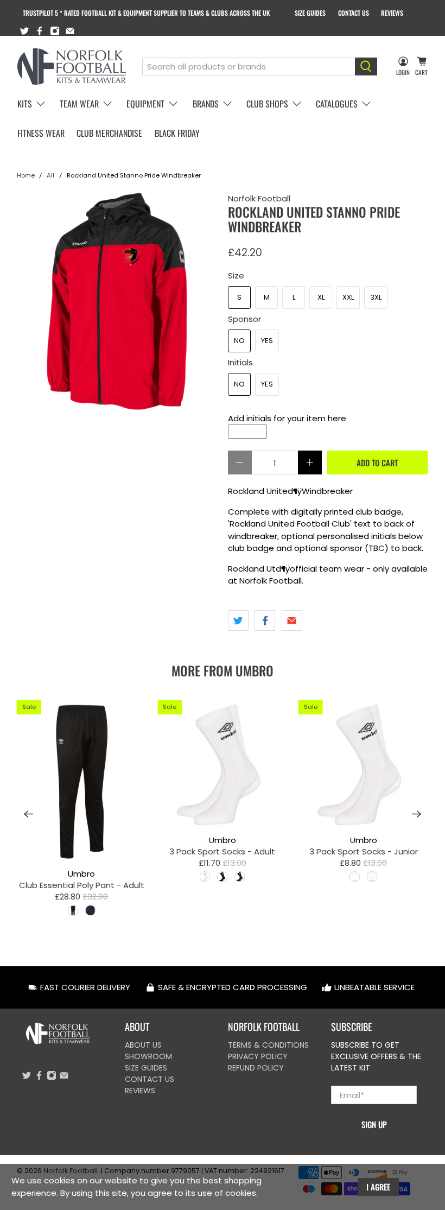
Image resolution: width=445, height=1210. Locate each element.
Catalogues (337, 103)
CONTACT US (353, 12)
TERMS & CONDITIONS (268, 1045)
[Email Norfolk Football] (70, 31)
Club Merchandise (109, 133)
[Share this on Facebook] (265, 620)
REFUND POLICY (256, 1067)
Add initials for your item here (287, 418)
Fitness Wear (41, 133)
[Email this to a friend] (292, 620)
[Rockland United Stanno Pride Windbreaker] (117, 301)
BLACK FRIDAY (177, 133)
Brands (206, 103)
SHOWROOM (148, 1056)
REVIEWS (392, 12)
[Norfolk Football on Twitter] (24, 31)
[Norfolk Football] (71, 66)
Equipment (145, 103)
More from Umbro (222, 670)
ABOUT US (143, 1045)
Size (236, 275)
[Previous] (29, 814)
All (50, 176)
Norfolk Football (259, 198)
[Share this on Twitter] (238, 620)
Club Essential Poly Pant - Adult (81, 884)
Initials (240, 362)
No (239, 340)
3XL (376, 297)
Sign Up (374, 1124)
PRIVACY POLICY (258, 1056)
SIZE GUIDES (310, 12)
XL (321, 297)
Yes (267, 340)
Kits (24, 103)
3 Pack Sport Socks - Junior (363, 851)
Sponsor (244, 319)
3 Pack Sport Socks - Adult (222, 851)
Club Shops (267, 103)
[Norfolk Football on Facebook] (39, 31)
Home (26, 176)
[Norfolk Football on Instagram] (55, 31)
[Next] (417, 814)
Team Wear (79, 103)
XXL (348, 297)
